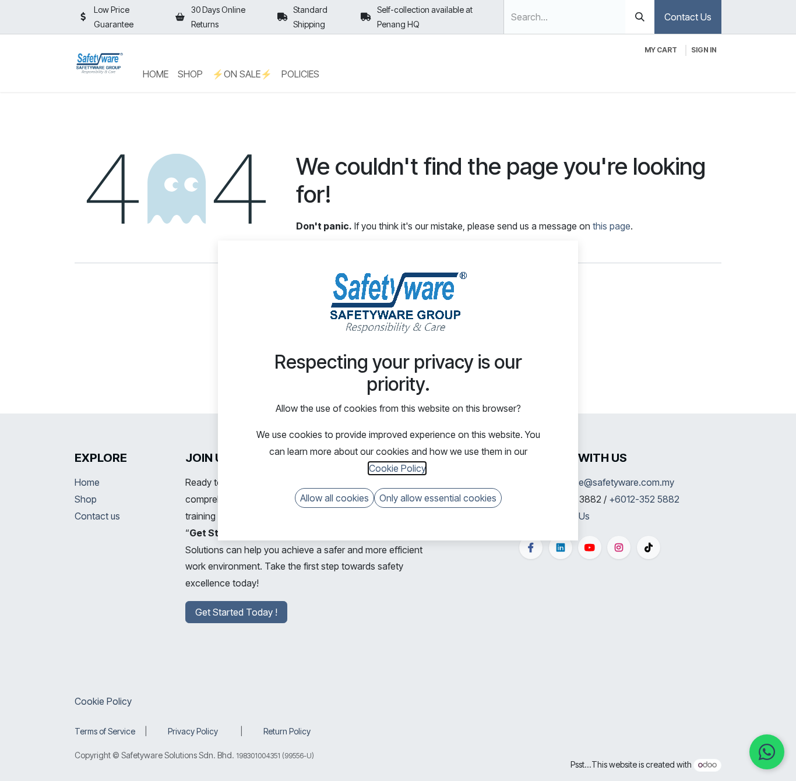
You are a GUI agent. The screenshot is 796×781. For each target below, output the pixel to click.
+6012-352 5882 (644, 499)
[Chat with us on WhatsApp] (766, 751)
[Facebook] (531, 547)
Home (87, 482)
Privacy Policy (193, 731)
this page (612, 226)
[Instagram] (619, 547)
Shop (86, 499)
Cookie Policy (103, 701)
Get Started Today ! (236, 612)
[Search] (639, 17)
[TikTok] (648, 547)
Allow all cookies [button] (334, 498)
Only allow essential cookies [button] (437, 498)
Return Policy (287, 731)
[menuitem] (155, 74)
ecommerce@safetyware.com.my (604, 482)
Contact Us (688, 17)
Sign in (704, 49)
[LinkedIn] (560, 547)
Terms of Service (105, 731)
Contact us (97, 516)
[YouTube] (589, 547)
